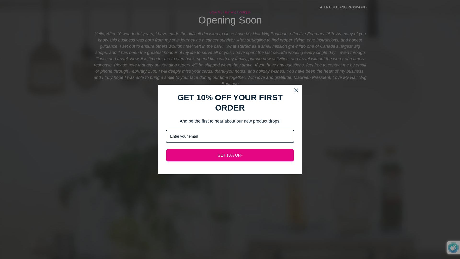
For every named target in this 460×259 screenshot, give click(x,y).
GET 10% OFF (230, 155)
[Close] (296, 90)
